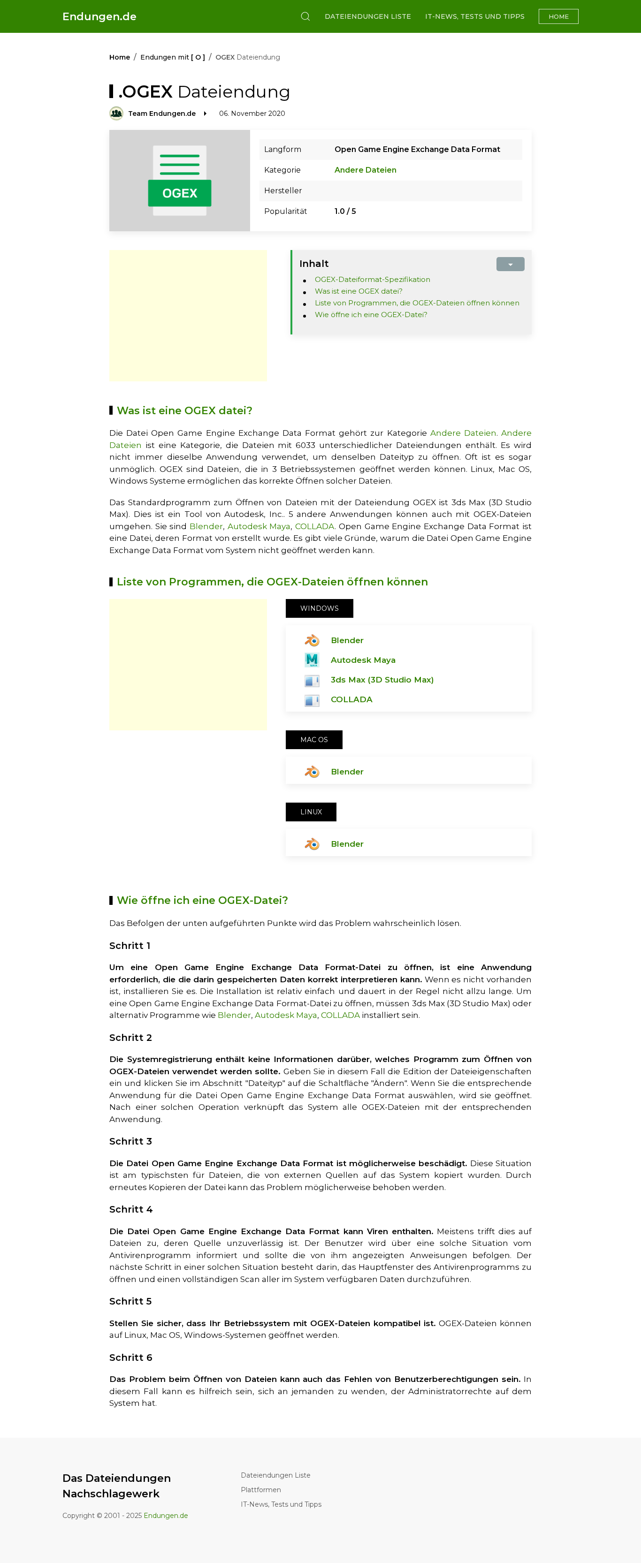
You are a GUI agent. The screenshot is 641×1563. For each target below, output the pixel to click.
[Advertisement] (188, 315)
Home (559, 16)
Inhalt (314, 263)
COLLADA (315, 526)
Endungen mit (172, 57)
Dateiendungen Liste (368, 16)
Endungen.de (99, 16)
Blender (206, 526)
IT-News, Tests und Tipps (475, 16)
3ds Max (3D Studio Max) (382, 679)
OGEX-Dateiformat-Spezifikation (372, 279)
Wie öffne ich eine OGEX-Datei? (371, 314)
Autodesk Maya (259, 526)
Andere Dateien (366, 170)
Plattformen (261, 1490)
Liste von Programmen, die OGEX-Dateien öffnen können (417, 302)
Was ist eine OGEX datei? (359, 291)
